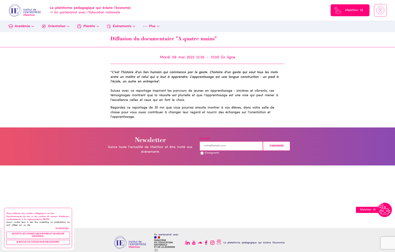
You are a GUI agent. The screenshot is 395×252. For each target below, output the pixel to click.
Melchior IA (354, 10)
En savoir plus (62, 228)
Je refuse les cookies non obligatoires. (38, 242)
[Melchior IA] (385, 210)
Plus (152, 26)
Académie (22, 26)
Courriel (204, 138)
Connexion (380, 10)
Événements (122, 26)
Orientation (56, 26)
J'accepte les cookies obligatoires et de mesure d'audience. (38, 235)
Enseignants (212, 153)
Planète (89, 26)
